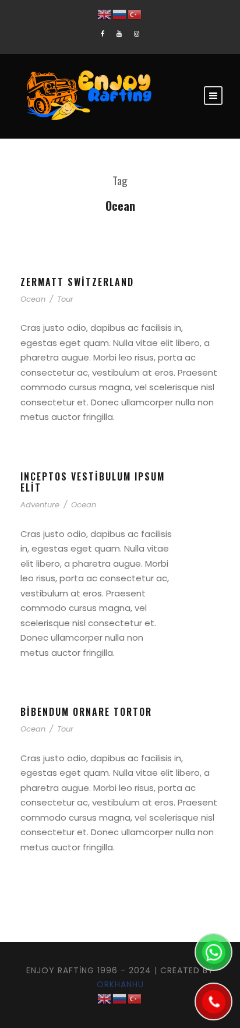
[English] (104, 14)
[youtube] (119, 33)
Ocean (32, 299)
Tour (65, 299)
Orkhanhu (120, 984)
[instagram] (136, 33)
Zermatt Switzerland (77, 282)
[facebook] (102, 33)
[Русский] (120, 14)
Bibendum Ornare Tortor (86, 712)
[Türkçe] (135, 14)
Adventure (39, 504)
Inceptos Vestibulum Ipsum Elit (92, 481)
